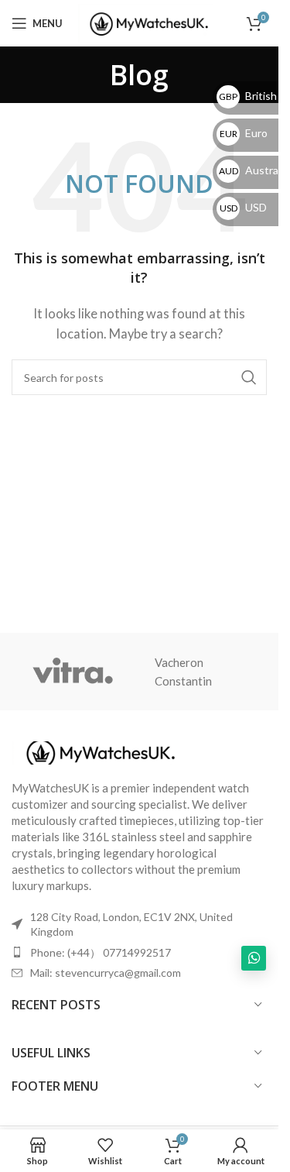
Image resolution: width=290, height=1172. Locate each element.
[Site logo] (145, 22)
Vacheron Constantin (183, 671)
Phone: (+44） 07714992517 (100, 952)
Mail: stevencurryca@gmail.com (105, 972)
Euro (244, 132)
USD (243, 207)
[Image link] (97, 751)
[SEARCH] (249, 377)
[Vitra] (72, 671)
